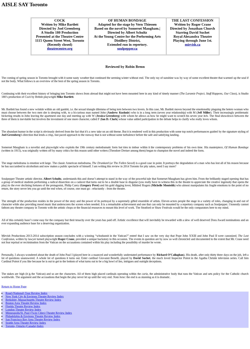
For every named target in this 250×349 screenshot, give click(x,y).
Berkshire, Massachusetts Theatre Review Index (33, 299)
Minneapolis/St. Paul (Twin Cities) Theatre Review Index (38, 312)
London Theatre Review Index (23, 309)
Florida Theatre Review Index (22, 306)
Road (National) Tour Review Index (26, 293)
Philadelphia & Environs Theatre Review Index (32, 316)
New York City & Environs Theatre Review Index (34, 296)
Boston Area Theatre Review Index (25, 303)
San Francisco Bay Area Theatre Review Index (32, 319)
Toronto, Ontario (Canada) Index (24, 326)
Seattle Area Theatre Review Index (25, 322)
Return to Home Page (14, 286)
